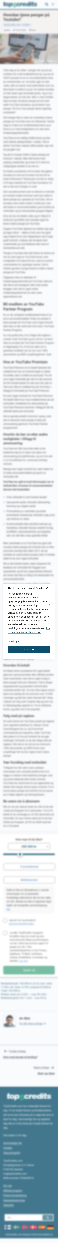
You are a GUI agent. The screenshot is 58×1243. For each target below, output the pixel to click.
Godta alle (29, 649)
